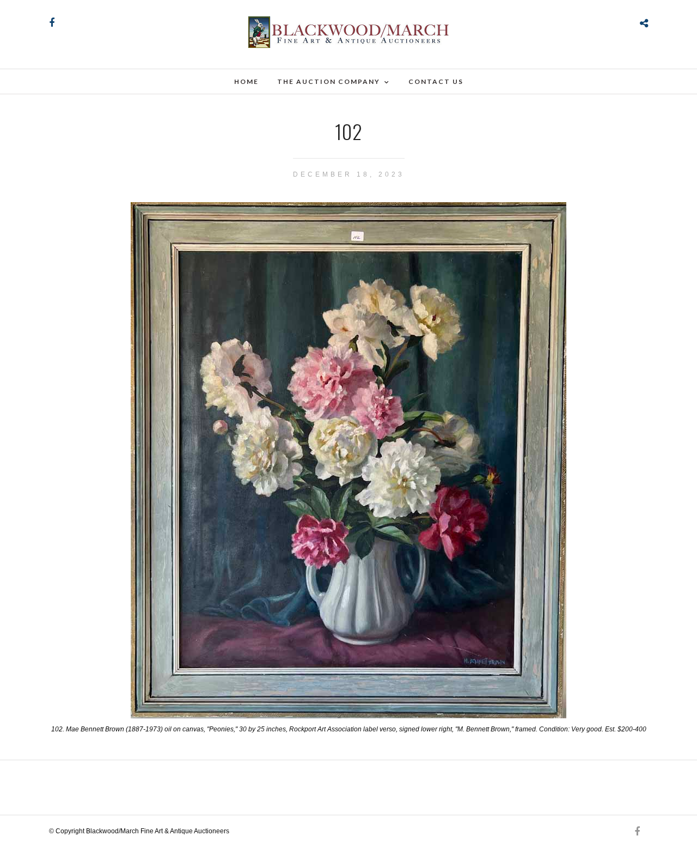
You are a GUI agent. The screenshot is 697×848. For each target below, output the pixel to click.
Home (246, 81)
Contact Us (435, 81)
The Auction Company (328, 81)
